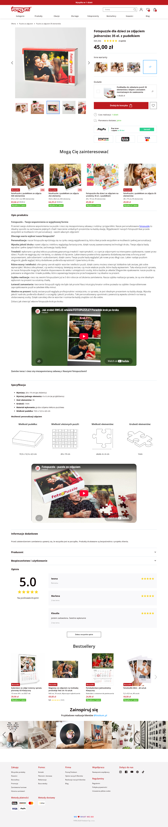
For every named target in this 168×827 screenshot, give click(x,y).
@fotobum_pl (100, 715)
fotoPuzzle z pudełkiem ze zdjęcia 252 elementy (64, 194)
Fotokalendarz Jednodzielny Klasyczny (98, 689)
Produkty (38, 16)
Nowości (129, 16)
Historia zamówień (18, 791)
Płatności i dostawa (45, 776)
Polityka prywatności (99, 787)
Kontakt (41, 772)
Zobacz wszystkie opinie (84, 634)
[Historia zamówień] (141, 9)
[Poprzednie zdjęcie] (13, 62)
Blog (148, 16)
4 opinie (122, 41)
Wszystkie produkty (18, 772)
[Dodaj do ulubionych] (153, 105)
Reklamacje (42, 780)
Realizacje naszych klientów (75, 780)
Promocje (14, 783)
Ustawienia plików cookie (101, 791)
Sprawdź (147, 129)
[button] (155, 182)
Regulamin (96, 783)
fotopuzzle (144, 226)
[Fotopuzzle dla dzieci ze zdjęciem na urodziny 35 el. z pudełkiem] (102, 174)
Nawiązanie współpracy (100, 772)
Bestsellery (111, 16)
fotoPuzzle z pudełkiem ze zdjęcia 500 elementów (26, 194)
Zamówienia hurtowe (19, 787)
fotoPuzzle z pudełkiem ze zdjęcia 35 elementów (139, 194)
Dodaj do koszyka (119, 105)
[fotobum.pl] (21, 9)
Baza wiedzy (42, 783)
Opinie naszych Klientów (74, 776)
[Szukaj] (135, 10)
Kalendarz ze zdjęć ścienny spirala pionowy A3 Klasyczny (26, 689)
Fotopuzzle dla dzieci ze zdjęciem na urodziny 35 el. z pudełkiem (102, 194)
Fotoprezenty (93, 16)
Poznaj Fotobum (71, 772)
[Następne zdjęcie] (88, 62)
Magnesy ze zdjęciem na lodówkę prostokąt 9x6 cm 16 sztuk (63, 689)
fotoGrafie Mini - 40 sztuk (134, 688)
